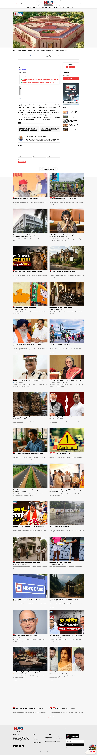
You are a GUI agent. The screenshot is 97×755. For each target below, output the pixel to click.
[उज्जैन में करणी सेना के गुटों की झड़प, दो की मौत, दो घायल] (67, 695)
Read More (16, 206)
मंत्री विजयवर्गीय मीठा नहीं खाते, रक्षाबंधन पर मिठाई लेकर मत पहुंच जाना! (29, 526)
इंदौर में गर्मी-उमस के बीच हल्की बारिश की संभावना (60, 526)
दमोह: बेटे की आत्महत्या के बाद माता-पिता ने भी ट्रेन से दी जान (72, 117)
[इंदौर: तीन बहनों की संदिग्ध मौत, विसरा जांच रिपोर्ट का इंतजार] (30, 549)
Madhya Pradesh (53, 197)
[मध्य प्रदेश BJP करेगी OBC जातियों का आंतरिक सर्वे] (30, 294)
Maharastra (15, 233)
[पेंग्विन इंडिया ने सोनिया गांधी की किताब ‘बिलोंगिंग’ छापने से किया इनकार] (67, 367)
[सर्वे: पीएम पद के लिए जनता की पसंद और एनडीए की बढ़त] (67, 404)
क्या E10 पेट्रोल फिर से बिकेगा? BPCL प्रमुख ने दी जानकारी (26, 635)
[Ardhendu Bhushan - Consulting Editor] (31, 55)
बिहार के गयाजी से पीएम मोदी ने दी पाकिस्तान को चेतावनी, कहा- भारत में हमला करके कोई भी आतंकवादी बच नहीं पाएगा (50, 129)
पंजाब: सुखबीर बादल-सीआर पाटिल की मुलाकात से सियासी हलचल (27, 344)
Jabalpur (51, 488)
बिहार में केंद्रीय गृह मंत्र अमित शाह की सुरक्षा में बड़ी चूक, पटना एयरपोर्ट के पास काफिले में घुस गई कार (38, 82)
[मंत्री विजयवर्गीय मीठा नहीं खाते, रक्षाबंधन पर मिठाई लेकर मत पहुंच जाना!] (30, 513)
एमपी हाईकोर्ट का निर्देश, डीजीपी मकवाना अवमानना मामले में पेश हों (28, 380)
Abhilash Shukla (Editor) (18, 418)
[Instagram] (17, 746)
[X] (70, 67)
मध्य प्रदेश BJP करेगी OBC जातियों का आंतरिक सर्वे (24, 307)
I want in (70, 78)
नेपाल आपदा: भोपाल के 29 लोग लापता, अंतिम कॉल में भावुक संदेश (64, 599)
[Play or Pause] (20, 88)
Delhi (23, 122)
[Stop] (20, 93)
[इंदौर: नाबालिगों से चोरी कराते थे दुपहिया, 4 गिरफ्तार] (67, 294)
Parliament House (33, 122)
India (48, 51)
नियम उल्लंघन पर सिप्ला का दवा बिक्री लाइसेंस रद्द (72, 121)
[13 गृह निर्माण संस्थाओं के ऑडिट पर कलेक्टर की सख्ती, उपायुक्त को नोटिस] (67, 622)
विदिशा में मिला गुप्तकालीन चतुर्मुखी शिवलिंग (22, 417)
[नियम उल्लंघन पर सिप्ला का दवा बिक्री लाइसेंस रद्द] (65, 121)
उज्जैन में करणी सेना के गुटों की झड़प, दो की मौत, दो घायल (62, 708)
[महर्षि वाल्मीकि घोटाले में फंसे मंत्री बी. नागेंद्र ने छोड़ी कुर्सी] (65, 125)
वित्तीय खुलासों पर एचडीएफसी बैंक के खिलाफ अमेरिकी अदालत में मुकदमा (29, 599)
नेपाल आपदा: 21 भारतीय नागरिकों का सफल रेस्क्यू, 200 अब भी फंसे (28, 708)
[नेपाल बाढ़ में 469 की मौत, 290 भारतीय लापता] (67, 331)
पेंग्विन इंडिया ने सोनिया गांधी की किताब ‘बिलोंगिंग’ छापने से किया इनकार (65, 380)
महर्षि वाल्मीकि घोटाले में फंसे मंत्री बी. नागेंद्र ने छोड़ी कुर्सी (73, 125)
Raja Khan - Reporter (54, 309)
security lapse (40, 122)
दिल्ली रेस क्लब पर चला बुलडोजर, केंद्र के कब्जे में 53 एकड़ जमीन (73, 130)
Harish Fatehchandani (18, 309)
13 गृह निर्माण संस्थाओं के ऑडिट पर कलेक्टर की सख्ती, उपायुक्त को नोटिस (66, 635)
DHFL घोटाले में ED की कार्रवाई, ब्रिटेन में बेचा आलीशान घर (62, 271)
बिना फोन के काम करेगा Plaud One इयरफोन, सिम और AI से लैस (28, 453)
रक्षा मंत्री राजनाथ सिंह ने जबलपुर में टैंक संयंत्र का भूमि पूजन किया (27, 672)
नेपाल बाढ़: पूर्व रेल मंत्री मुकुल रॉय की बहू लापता (60, 672)
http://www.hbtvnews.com (29, 138)
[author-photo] (14, 200)
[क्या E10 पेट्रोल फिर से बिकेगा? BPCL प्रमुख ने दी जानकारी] (30, 622)
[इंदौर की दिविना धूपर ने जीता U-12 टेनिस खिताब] (67, 549)
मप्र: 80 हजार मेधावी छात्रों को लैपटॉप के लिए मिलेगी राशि (72, 112)
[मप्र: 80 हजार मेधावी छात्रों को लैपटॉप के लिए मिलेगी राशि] (65, 112)
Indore (51, 306)
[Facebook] (67, 67)
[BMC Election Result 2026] (94, 747)
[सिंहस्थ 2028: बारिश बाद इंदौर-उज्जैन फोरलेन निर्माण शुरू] (30, 476)
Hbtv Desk (16, 200)
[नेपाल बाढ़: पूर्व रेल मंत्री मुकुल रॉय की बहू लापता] (67, 659)
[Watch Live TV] (91, 747)
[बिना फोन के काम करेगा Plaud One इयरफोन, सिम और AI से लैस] (30, 440)
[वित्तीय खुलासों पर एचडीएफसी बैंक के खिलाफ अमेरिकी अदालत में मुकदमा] (30, 586)
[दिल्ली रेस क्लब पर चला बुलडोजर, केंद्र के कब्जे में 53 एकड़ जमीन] (65, 129)
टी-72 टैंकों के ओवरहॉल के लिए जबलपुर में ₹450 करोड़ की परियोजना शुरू (66, 490)
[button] (20, 3)
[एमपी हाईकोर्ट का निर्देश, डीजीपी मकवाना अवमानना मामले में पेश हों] (30, 367)
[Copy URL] (74, 67)
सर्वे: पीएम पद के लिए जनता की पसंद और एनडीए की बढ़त (62, 417)
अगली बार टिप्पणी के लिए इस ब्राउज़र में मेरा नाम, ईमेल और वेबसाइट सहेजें (31, 159)
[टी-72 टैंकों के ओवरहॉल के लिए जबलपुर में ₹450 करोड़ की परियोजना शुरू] (67, 476)
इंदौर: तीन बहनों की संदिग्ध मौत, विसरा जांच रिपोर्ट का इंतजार (26, 562)
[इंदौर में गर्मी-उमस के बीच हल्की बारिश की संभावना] (67, 513)
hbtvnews (27, 122)
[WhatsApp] (72, 67)
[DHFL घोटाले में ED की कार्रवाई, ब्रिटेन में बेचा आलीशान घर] (67, 258)
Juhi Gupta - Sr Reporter (54, 564)
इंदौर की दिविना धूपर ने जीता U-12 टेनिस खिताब (60, 562)
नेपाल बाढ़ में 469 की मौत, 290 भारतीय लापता (60, 344)
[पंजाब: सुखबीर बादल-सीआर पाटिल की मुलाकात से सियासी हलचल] (30, 331)
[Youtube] (23, 746)
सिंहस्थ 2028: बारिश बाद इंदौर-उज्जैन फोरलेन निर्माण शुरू (25, 490)
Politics (51, 233)
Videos (14, 197)
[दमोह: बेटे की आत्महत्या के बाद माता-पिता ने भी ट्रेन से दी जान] (65, 116)
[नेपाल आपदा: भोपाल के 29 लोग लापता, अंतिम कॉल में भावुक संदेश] (67, 586)
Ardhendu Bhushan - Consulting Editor (44, 55)
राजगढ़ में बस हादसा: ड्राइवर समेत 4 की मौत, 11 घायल (61, 453)
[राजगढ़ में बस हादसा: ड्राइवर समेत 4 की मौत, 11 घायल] (67, 440)
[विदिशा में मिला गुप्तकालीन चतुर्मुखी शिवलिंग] (30, 404)
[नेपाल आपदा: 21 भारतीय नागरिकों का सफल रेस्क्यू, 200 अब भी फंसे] (30, 695)
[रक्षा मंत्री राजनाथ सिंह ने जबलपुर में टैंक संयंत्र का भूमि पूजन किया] (30, 659)
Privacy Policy (77, 747)
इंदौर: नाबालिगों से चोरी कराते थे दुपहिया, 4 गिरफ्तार (61, 307)
